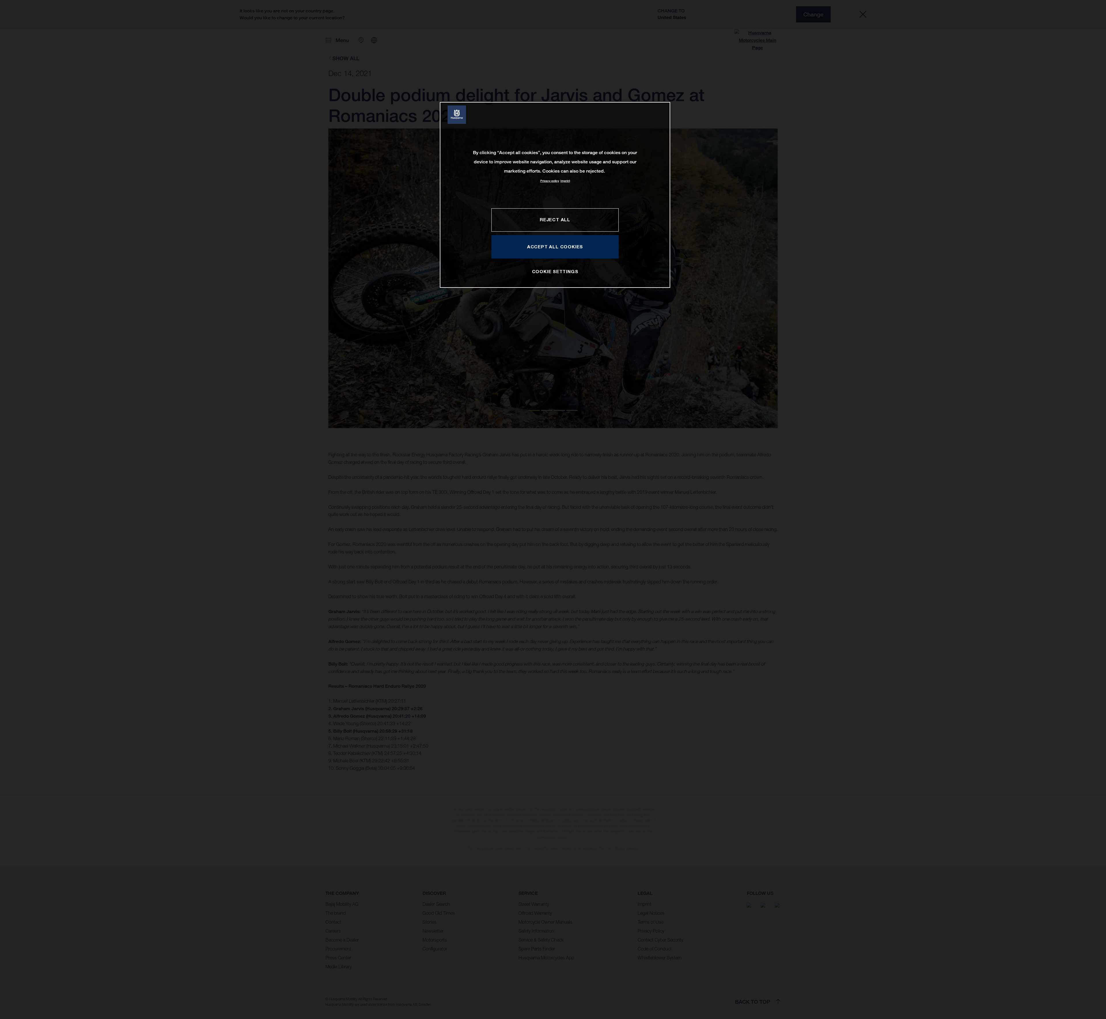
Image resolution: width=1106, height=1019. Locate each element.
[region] (555, 195)
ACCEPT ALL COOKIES (555, 246)
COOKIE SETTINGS (555, 271)
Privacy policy (549, 181)
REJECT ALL (555, 219)
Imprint (565, 181)
